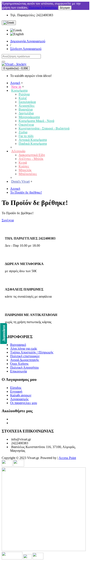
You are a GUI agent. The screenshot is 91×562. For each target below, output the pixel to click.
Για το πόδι (26, 136)
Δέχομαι (65, 7)
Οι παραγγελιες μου (23, 403)
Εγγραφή (16, 391)
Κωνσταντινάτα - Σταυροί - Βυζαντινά (44, 128)
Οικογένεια (26, 124)
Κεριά (23, 162)
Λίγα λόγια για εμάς (23, 348)
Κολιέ (23, 98)
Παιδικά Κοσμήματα (33, 143)
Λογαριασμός (19, 399)
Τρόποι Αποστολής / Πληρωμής (31, 352)
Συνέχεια (8, 220)
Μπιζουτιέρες (28, 174)
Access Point (67, 458)
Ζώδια (23, 132)
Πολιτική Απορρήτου (43, 7)
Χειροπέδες (26, 105)
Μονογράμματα (29, 117)
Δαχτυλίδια (26, 113)
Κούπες (24, 166)
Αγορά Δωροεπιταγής (24, 360)
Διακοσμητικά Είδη (32, 155)
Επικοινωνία (18, 371)
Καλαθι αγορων (20, 395)
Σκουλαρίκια (27, 102)
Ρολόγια (24, 94)
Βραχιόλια (26, 109)
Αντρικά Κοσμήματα (33, 140)
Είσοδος (15, 387)
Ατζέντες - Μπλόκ (31, 159)
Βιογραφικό (18, 345)
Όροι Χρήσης (19, 363)
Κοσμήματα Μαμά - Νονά (36, 121)
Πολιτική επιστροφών (25, 356)
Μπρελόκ (25, 170)
